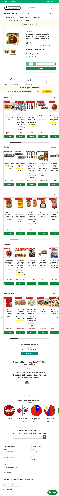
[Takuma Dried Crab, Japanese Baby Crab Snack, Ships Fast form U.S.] (9, 252)
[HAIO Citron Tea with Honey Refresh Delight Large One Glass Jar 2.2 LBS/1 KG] (20, 203)
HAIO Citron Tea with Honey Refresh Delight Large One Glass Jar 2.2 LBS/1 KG (20, 214)
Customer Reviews (35, 452)
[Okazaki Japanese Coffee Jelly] (9, 155)
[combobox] (35, 7)
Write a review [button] (29, 353)
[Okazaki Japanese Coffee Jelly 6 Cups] (43, 106)
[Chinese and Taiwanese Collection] (36, 410)
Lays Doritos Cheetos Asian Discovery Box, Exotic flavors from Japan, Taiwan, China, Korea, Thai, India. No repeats (20, 120)
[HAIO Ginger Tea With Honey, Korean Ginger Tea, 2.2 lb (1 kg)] (9, 203)
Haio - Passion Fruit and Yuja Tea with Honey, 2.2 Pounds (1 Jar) (54, 213)
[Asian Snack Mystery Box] (9, 106)
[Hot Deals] (9, 410)
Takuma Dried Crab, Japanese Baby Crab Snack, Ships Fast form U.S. (54, 117)
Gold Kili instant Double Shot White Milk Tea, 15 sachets (43, 213)
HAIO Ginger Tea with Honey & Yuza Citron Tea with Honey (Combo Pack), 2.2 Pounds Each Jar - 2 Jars (31, 216)
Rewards (33, 459)
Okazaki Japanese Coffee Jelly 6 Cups (43, 115)
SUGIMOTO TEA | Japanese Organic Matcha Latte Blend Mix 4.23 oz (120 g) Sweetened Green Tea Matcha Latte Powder (31, 316)
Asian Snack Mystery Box (9, 114)
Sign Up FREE (47, 91)
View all (53, 97)
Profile (5, 454)
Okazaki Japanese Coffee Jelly (9, 164)
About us (33, 449)
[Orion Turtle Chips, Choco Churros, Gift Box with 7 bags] (43, 252)
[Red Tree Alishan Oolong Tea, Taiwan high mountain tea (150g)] (9, 302)
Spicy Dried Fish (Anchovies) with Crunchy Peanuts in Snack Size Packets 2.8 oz (54, 264)
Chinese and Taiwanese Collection (36, 419)
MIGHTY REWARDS (9, 14)
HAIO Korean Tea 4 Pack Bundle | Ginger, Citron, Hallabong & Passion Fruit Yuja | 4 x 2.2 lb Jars (20, 314)
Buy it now (40, 68)
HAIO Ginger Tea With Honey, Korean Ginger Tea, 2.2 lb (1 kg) (9, 213)
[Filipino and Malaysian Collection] (49, 410)
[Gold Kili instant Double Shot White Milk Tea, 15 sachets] (43, 203)
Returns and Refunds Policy (10, 467)
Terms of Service (7, 472)
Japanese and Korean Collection (22, 419)
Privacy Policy (7, 470)
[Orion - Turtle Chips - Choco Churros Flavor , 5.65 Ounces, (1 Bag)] (31, 252)
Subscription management (10, 457)
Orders (5, 449)
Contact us (33, 454)
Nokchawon (29, 31)
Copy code (32, 24)
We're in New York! (36, 457)
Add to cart (46, 64)
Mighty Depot (9, 489)
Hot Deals (9, 418)
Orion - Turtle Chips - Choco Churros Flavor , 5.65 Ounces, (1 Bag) (32, 264)
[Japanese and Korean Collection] (22, 410)
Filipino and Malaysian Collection (50, 419)
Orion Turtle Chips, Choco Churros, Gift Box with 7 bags (43, 263)
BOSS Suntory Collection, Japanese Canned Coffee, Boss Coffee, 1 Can (54, 167)
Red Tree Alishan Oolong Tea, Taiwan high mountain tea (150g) (9, 313)
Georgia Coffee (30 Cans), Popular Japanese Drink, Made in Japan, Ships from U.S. (43, 168)
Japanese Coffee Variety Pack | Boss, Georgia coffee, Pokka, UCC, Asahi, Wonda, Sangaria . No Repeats (31, 119)
